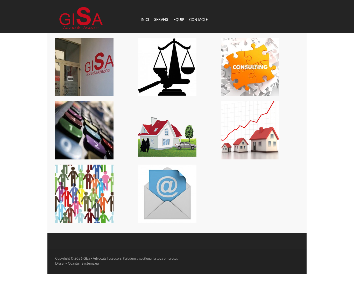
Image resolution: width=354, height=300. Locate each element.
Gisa (86, 258)
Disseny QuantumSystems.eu (77, 263)
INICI (145, 20)
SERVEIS (161, 20)
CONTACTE (198, 20)
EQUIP (178, 20)
